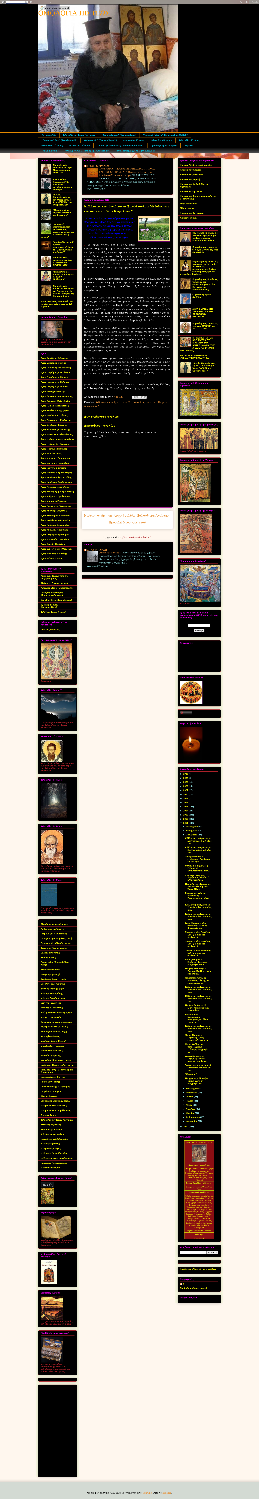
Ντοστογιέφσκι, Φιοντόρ (53, 1077)
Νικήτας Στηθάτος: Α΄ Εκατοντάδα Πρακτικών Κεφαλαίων (198, 971)
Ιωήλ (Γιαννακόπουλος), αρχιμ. (57, 1012)
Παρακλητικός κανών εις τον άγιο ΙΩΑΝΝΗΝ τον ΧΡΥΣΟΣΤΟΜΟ (62, 261)
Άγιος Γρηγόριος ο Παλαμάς (55, 382)
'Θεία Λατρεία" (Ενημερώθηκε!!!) (100, 140)
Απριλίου (191, 1109)
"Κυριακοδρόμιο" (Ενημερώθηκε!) (118, 135)
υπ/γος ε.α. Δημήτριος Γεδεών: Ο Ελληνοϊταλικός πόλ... (197, 868)
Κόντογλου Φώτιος (50, 1036)
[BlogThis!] (136, 397)
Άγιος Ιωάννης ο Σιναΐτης (53, 468)
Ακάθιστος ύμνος (188, 218)
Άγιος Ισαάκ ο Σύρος (51, 453)
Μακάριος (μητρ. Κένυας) (53, 1041)
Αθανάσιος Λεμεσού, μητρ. (54, 924)
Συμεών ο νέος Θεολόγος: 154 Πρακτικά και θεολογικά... (198, 934)
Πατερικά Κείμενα (157, 402)
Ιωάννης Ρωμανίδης (51, 1003)
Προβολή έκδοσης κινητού (127, 522)
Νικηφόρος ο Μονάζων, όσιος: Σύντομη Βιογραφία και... (197, 1081)
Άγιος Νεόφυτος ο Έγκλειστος (56, 506)
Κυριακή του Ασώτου (190, 170)
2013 (186, 815)
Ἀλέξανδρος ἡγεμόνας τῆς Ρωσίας (198, 1223)
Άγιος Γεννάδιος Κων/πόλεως (56, 367)
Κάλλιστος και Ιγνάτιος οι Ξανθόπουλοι (119, 402)
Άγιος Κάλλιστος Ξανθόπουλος (56, 482)
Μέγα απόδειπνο (188, 203)
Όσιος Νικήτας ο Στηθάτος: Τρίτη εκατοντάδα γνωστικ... (197, 1037)
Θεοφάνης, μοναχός (51, 974)
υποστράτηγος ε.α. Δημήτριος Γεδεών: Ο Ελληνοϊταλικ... (197, 877)
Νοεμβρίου (192, 830)
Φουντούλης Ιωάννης (51, 1129)
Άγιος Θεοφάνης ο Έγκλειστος (56, 420)
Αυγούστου (192, 1092)
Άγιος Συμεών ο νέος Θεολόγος (56, 549)
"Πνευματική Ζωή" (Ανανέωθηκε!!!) (59, 140)
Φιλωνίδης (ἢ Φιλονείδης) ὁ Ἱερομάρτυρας (199, 1226)
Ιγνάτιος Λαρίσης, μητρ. (53, 988)
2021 (186, 790)
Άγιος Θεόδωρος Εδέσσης (54, 425)
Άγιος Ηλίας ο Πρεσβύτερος (55, 406)
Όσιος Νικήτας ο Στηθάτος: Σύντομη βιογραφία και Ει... (196, 962)
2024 (186, 778)
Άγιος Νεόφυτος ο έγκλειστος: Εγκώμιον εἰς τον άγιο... (197, 859)
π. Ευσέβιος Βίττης (50, 1143)
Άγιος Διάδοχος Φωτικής (53, 391)
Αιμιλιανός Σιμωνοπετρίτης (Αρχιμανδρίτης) (54, 577)
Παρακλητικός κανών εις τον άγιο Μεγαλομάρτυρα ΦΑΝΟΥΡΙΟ (62, 169)
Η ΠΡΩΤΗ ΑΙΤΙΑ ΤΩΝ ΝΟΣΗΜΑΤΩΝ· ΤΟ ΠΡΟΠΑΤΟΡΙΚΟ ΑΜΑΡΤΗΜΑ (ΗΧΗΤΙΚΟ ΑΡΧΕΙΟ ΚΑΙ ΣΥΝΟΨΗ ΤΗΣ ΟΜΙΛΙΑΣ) (197, 344)
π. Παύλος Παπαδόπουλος (54, 1153)
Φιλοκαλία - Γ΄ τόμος (189, 140)
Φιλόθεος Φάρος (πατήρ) (53, 612)
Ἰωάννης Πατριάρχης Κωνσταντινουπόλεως (198, 1201)
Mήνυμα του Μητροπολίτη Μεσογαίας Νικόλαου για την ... (197, 1018)
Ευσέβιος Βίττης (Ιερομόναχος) (56, 600)
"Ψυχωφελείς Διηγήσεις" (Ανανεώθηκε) (135, 151)
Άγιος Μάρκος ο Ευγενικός (54, 501)
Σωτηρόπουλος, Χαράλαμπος (56, 1110)
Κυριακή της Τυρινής (190, 179)
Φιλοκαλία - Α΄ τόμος (133, 140)
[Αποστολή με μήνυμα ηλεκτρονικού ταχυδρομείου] (133, 397)
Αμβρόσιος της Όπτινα (52, 929)
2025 (186, 774)
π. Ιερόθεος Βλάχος (51, 1148)
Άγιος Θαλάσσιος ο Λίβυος (54, 415)
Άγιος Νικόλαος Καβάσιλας (54, 530)
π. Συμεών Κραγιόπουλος (54, 1163)
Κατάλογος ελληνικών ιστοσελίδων (198, 1269)
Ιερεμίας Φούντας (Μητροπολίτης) (49, 606)
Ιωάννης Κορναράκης (52, 993)
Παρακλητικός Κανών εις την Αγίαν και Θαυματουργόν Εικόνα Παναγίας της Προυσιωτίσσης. (63, 291)
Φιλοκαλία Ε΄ (92, 406)
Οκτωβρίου (192, 834)
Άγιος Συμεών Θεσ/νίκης (53, 544)
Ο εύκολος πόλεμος (110, 552)
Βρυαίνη (189, 1214)
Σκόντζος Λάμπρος (50, 629)
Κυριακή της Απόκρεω (191, 174)
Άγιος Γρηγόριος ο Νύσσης (54, 377)
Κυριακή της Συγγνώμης (192, 213)
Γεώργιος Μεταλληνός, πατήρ (56, 943)
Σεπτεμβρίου (192, 1088)
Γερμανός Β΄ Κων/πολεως (54, 933)
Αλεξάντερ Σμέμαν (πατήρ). (54, 583)
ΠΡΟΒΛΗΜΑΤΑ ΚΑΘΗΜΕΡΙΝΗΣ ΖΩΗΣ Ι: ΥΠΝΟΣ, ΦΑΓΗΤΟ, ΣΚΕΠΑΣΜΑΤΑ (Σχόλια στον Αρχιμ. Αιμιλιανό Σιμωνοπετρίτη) (127, 172)
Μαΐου (189, 1105)
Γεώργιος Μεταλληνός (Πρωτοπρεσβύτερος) (52, 593)
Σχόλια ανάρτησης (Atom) (135, 537)
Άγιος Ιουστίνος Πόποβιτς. (54, 449)
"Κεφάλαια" (191, 1074)
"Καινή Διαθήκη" (50, 151)
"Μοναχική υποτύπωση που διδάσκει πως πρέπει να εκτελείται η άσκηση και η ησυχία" (57, 230)
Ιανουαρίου (192, 1121)
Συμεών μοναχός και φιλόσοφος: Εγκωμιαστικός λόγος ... (197, 897)
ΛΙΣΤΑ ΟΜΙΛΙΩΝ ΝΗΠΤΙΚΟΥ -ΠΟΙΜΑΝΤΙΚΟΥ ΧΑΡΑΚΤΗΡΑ (194, 356)
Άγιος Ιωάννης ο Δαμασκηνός (56, 458)
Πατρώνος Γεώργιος (51, 1091)
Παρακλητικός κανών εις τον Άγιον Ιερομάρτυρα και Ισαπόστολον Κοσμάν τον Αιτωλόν (204, 236)
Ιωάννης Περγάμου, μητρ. (54, 998)
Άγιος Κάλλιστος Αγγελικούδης (56, 477)
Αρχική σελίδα (49, 135)
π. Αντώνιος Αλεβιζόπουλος (55, 1139)
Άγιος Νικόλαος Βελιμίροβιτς (55, 525)
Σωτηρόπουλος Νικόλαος (54, 1105)
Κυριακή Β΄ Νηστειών (191, 191)
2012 (186, 819)
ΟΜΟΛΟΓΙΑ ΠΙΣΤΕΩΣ (74, 12)
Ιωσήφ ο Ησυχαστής (51, 1017)
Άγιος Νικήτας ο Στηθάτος (54, 511)
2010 (186, 1126)
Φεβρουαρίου (193, 1117)
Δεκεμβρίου (192, 826)
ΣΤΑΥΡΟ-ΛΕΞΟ (97, 550)
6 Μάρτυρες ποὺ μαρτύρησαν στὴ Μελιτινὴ (198, 1210)
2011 (186, 823)
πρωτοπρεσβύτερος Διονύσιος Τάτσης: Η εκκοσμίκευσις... (197, 980)
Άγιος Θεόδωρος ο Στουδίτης (55, 429)
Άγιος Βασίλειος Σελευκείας (54, 358)
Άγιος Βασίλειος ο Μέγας (53, 363)
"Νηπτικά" (189, 145)
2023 (186, 782)
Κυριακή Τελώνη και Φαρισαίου (196, 165)
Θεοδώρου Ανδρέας (50, 969)
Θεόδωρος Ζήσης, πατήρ (53, 979)
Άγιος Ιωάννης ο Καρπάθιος (55, 463)
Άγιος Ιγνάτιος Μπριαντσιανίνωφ (57, 439)
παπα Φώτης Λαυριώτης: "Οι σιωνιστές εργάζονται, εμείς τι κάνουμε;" (63, 184)
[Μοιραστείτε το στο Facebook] (142, 397)
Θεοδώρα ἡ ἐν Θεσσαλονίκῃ (199, 1171)
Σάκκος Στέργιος (49, 1096)
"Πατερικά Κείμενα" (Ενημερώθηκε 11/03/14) (165, 135)
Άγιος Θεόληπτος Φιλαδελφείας (57, 434)
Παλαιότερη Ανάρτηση (153, 515)
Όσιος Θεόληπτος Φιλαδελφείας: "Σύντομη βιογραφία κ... (196, 1048)
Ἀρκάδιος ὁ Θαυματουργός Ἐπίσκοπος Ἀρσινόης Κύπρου (199, 1174)
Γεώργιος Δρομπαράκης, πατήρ (57, 938)
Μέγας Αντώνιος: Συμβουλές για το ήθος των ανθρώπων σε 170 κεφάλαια (57, 304)
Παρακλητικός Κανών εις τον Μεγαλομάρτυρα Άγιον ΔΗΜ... (198, 886)
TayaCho (147, 1492)
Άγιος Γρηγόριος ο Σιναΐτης (54, 386)
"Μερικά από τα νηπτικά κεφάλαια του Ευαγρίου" (62, 212)
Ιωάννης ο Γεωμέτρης (52, 1007)
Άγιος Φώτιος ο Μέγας (52, 558)
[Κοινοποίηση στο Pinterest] (145, 397)
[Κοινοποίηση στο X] (139, 397)
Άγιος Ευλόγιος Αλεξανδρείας (55, 401)
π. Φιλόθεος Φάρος (50, 1167)
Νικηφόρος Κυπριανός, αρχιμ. (56, 1060)
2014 (186, 810)
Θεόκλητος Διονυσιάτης (53, 984)
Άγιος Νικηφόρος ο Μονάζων (55, 515)
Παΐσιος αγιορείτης (50, 1082)
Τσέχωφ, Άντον (48, 1115)
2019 (186, 798)
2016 (186, 802)
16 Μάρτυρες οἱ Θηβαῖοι (202, 1214)
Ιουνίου (190, 1101)
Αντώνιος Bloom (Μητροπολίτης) (57, 588)
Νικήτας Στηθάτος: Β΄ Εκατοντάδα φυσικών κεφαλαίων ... (197, 1008)
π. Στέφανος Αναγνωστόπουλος (57, 1158)
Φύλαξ (208, 1221)
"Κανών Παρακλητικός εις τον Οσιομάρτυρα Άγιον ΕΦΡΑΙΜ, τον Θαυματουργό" (62, 199)
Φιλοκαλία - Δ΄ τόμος (52, 145)
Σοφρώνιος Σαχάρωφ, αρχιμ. (55, 1101)
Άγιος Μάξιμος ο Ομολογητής (55, 496)
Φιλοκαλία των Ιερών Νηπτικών (79, 135)
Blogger (166, 1492)
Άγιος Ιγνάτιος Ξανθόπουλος (55, 444)
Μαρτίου (190, 1113)
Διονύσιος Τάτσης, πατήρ (54, 948)
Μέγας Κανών (187, 208)
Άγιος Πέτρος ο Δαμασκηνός (55, 534)
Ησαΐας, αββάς (48, 957)
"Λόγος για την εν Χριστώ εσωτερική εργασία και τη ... (198, 1067)
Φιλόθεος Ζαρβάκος (51, 1124)
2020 (186, 794)
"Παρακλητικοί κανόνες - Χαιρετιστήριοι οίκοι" (120, 145)
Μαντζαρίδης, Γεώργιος (52, 1046)
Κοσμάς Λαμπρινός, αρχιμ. (54, 1031)
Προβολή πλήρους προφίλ (193, 1288)
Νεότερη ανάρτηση (98, 515)
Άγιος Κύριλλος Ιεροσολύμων (56, 487)
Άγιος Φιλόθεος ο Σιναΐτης (54, 553)
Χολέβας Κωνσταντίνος (52, 1134)
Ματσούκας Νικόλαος (52, 1050)
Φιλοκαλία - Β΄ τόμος (161, 140)
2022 (186, 786)
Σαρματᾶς (209, 1212)
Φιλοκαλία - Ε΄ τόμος (79, 145)
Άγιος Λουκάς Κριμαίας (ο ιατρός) (57, 491)
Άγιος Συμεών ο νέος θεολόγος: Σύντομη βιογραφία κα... (196, 925)
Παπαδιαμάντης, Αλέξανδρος (55, 1086)
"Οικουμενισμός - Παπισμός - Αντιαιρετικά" (87, 151)
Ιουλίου (190, 1096)
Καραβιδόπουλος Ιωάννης (54, 1026)
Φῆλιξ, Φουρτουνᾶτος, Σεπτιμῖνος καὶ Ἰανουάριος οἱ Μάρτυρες (198, 1218)
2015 (186, 806)
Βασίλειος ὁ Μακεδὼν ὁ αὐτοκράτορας (199, 1176)
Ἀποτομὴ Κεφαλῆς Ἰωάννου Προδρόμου (199, 1169)
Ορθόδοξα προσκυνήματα (164, 145)
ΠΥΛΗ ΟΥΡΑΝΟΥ (98, 166)
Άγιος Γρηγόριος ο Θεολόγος (55, 372)
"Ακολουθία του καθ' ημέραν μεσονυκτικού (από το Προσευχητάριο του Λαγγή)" (63, 247)
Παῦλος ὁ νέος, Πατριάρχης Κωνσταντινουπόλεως (197, 1206)
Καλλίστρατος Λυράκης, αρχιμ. (56, 1022)
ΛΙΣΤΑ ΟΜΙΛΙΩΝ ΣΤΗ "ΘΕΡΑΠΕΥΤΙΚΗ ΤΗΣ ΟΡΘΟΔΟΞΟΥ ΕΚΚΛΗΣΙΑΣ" (202, 313)
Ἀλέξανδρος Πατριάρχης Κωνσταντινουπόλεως (200, 1199)
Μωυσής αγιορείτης (51, 1055)
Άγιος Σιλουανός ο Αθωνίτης (55, 539)
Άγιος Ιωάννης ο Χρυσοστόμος (56, 472)
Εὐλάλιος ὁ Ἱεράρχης (196, 1216)
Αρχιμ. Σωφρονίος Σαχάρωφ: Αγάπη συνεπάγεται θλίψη (196, 1058)
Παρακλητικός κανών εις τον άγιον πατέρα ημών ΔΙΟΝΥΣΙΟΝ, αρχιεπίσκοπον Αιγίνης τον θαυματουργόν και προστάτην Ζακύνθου (198, 267)
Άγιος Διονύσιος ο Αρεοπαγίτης (57, 396)
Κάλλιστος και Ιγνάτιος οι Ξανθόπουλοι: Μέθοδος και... (198, 841)
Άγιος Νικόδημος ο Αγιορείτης (56, 520)
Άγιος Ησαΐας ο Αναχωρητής (55, 410)
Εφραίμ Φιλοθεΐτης (50, 953)
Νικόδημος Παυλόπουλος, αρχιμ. (57, 1065)
